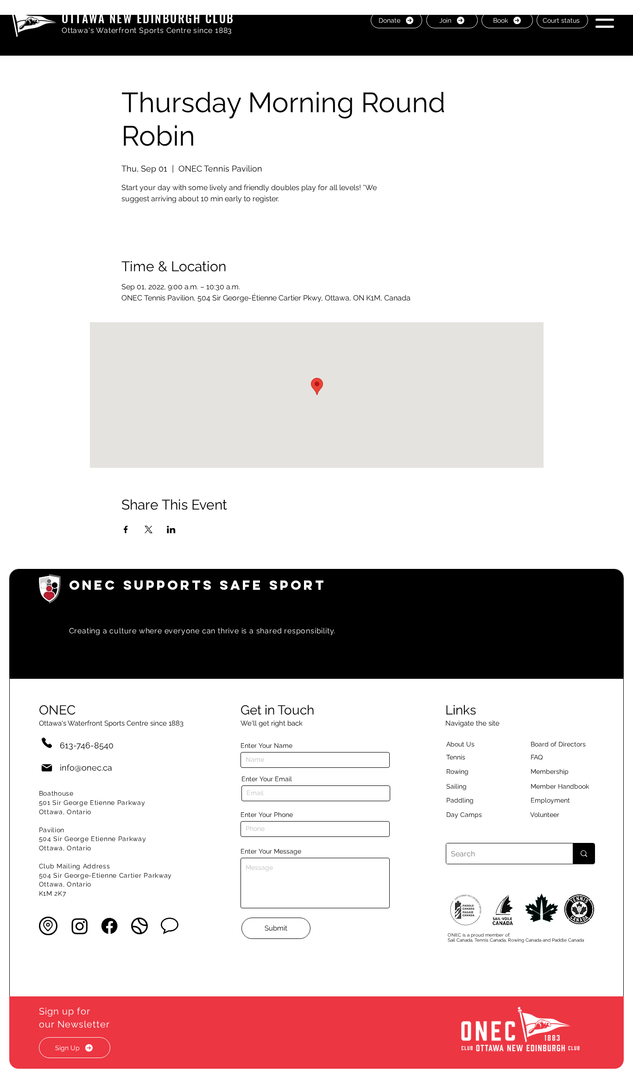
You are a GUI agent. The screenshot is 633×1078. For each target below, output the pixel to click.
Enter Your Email (266, 779)
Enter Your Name (266, 745)
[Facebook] (109, 926)
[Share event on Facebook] (125, 529)
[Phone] (46, 743)
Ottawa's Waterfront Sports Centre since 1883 (147, 30)
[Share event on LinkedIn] (171, 529)
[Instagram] (79, 926)
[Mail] (46, 768)
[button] (604, 20)
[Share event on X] (148, 529)
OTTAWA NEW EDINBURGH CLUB (148, 17)
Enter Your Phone (267, 814)
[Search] (584, 853)
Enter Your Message (271, 851)
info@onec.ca (86, 767)
